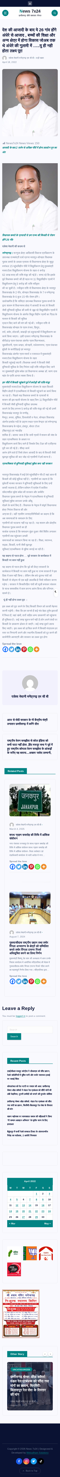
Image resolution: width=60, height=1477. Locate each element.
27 (23, 1217)
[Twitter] (11, 649)
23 (43, 1211)
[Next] (50, 1353)
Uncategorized (21, 1370)
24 (49, 1211)
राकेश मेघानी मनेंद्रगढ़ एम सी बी (21, 58)
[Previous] (45, 1353)
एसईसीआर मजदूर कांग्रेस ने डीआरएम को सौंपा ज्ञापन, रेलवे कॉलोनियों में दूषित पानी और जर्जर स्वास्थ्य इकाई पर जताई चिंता (28, 1075)
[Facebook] (5, 649)
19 (17, 1211)
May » (47, 1223)
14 (30, 1205)
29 (36, 1217)
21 (30, 1211)
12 (17, 1205)
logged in (20, 1016)
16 (43, 1205)
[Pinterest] (24, 649)
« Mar (12, 1223)
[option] (30, 1386)
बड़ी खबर (40, 58)
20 (23, 1211)
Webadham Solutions (37, 1452)
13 (23, 1205)
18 (10, 1211)
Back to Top (31, 1471)
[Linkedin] (18, 649)
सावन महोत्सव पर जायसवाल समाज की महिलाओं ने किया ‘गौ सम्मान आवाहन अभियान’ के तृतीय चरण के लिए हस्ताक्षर (29, 1120)
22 (36, 1211)
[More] (36, 649)
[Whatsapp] (30, 649)
